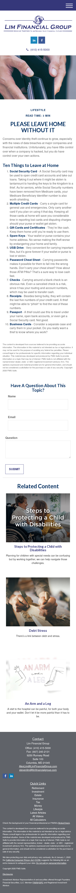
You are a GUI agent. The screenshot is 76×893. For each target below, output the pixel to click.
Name (12, 396)
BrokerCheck (64, 822)
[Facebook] (41, 40)
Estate (38, 795)
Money (38, 805)
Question (11, 438)
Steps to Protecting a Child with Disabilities (38, 548)
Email (11, 417)
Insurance (38, 798)
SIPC (41, 882)
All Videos (38, 816)
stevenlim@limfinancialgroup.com (38, 770)
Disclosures (8, 874)
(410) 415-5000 (40, 49)
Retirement (38, 788)
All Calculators (38, 819)
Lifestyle (38, 809)
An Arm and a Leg (38, 703)
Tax (38, 802)
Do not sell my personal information (51, 863)
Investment (38, 791)
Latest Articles (38, 812)
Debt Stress (38, 631)
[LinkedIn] (34, 40)
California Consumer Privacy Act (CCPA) (23, 860)
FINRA (35, 882)
